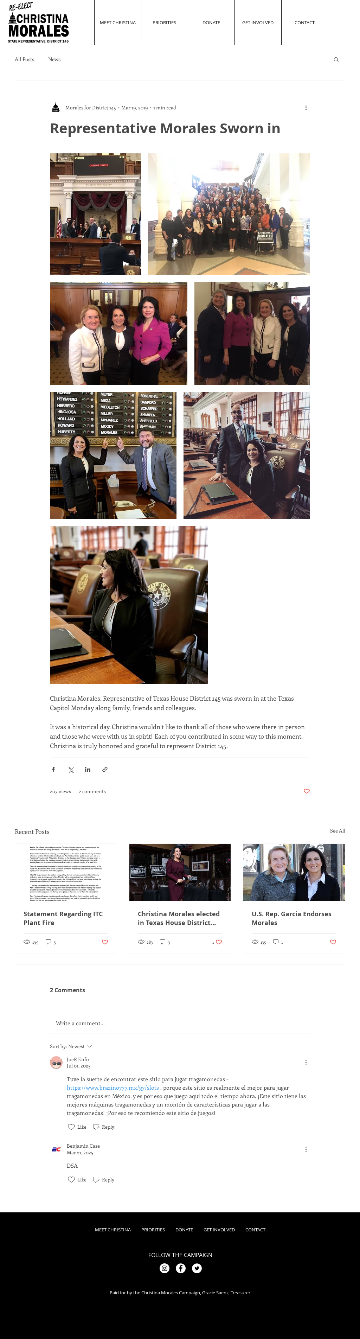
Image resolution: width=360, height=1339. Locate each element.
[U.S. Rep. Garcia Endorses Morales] (294, 872)
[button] (336, 59)
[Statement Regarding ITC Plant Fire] (66, 872)
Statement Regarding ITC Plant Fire (63, 918)
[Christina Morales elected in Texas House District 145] (180, 872)
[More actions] (306, 107)
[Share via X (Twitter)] (70, 769)
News (54, 59)
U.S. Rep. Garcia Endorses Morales (292, 918)
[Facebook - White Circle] (181, 1268)
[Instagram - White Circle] (164, 1268)
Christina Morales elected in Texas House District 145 (179, 918)
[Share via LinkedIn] (87, 769)
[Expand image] (95, 214)
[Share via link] (105, 769)
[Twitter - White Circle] (197, 1268)
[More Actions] (306, 1062)
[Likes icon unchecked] (71, 1127)
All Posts (24, 59)
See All (337, 830)
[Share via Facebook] (53, 769)
